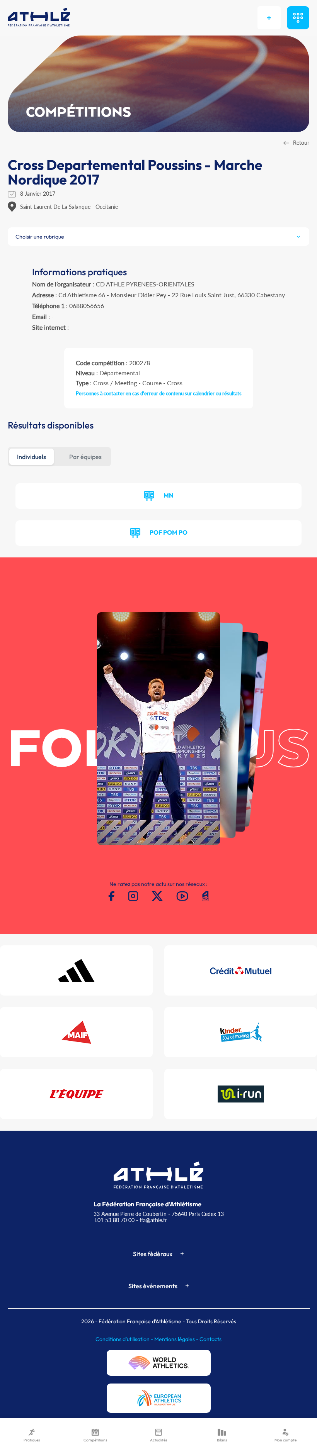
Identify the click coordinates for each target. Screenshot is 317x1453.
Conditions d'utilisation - (124, 1339)
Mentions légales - (176, 1339)
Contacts (210, 1339)
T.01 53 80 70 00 (114, 1220)
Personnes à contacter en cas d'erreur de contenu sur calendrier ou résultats (159, 393)
